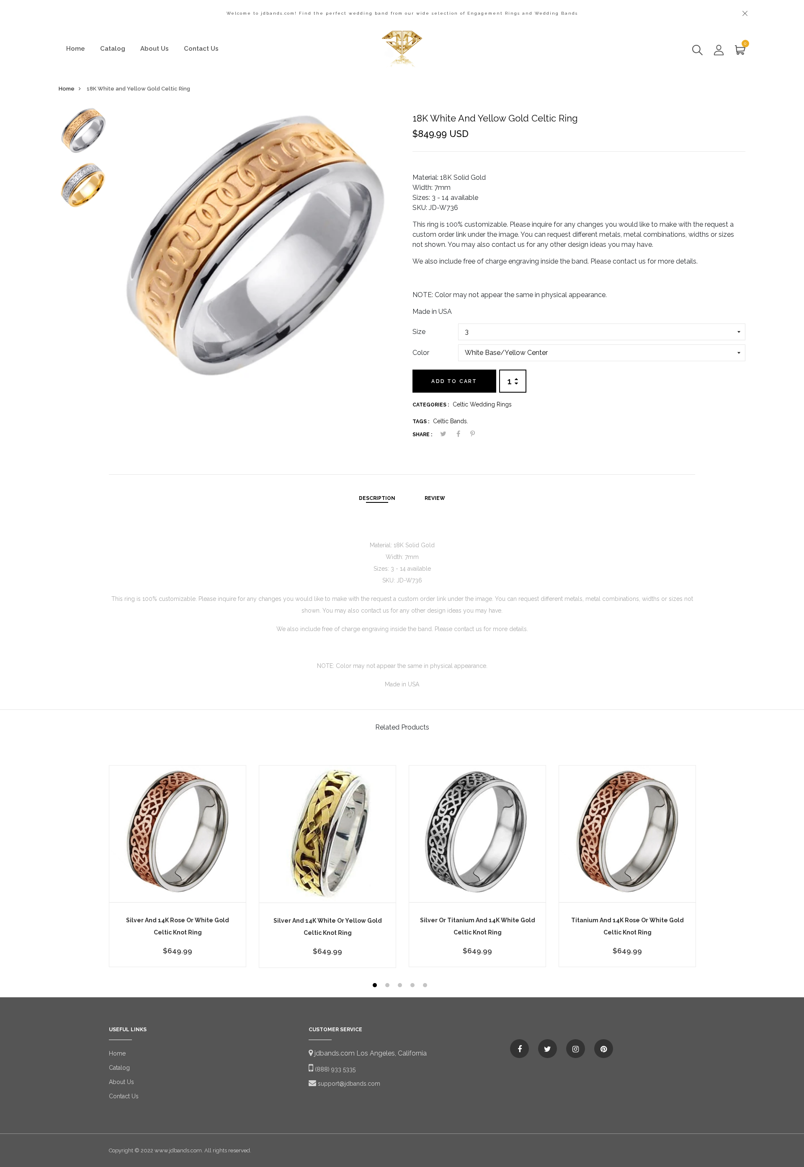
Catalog (112, 48)
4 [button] (413, 986)
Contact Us (201, 48)
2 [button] (388, 986)
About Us (154, 48)
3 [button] (401, 986)
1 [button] (376, 986)
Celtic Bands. (450, 421)
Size (418, 332)
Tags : (420, 421)
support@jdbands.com (348, 1083)
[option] (83, 133)
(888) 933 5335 (334, 1069)
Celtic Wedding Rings (482, 404)
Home (75, 48)
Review (435, 498)
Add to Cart (454, 381)
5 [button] (426, 986)
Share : (422, 434)
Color (420, 353)
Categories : (430, 405)
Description (377, 498)
